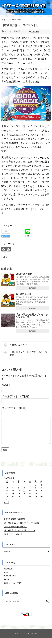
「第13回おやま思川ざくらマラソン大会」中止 (32, 315)
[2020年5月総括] (8, 300)
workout (8, 569)
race (6, 572)
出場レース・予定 (12, 583)
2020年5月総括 (23, 294)
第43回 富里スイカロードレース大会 (21, 523)
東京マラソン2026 (13, 534)
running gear (10, 576)
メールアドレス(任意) (15, 396)
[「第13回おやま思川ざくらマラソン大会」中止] (8, 320)
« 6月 (6, 502)
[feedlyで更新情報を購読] (3, 249)
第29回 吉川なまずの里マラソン (19, 530)
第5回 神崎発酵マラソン (15, 526)
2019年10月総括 (24, 274)
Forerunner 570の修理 (14, 519)
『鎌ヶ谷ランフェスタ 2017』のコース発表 (28, 353)
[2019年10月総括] (8, 279)
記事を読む (32, 288)
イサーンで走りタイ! (29, 633)
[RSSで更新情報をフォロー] (8, 249)
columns (35, 31)
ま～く (9, 257)
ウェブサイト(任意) (13, 407)
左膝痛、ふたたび (18, 345)
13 (24, 491)
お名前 (5, 384)
